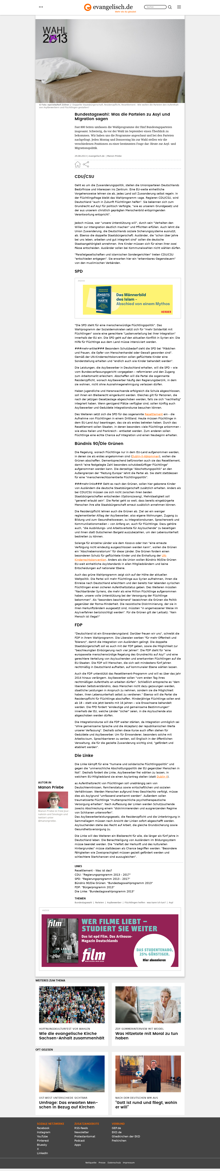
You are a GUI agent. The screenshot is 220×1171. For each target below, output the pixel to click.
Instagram (43, 1132)
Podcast (79, 1140)
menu (41, 7)
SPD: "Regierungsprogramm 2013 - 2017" (102, 878)
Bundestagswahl (83, 902)
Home (78, 164)
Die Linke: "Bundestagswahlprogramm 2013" (104, 891)
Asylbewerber (114, 902)
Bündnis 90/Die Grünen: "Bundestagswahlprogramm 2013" (114, 883)
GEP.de (116, 1128)
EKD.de (117, 1132)
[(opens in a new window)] (128, 300)
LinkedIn (42, 1153)
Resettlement (154, 414)
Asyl (171, 902)
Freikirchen (119, 1140)
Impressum (129, 1162)
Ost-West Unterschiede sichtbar (63, 1097)
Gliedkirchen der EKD (126, 1136)
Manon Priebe (114, 156)
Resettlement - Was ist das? (93, 870)
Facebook (43, 1128)
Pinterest (43, 1140)
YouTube (42, 1136)
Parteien (99, 902)
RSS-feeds (81, 1128)
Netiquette (91, 1162)
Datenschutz (114, 1162)
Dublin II (162, 776)
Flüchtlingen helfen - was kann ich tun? (145, 902)
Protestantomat (84, 1136)
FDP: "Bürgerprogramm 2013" (94, 887)
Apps (77, 1144)
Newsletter (81, 1132)
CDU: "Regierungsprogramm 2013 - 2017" (103, 874)
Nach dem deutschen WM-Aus (136, 1097)
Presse (102, 1162)
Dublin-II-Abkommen (145, 456)
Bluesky (42, 1144)
